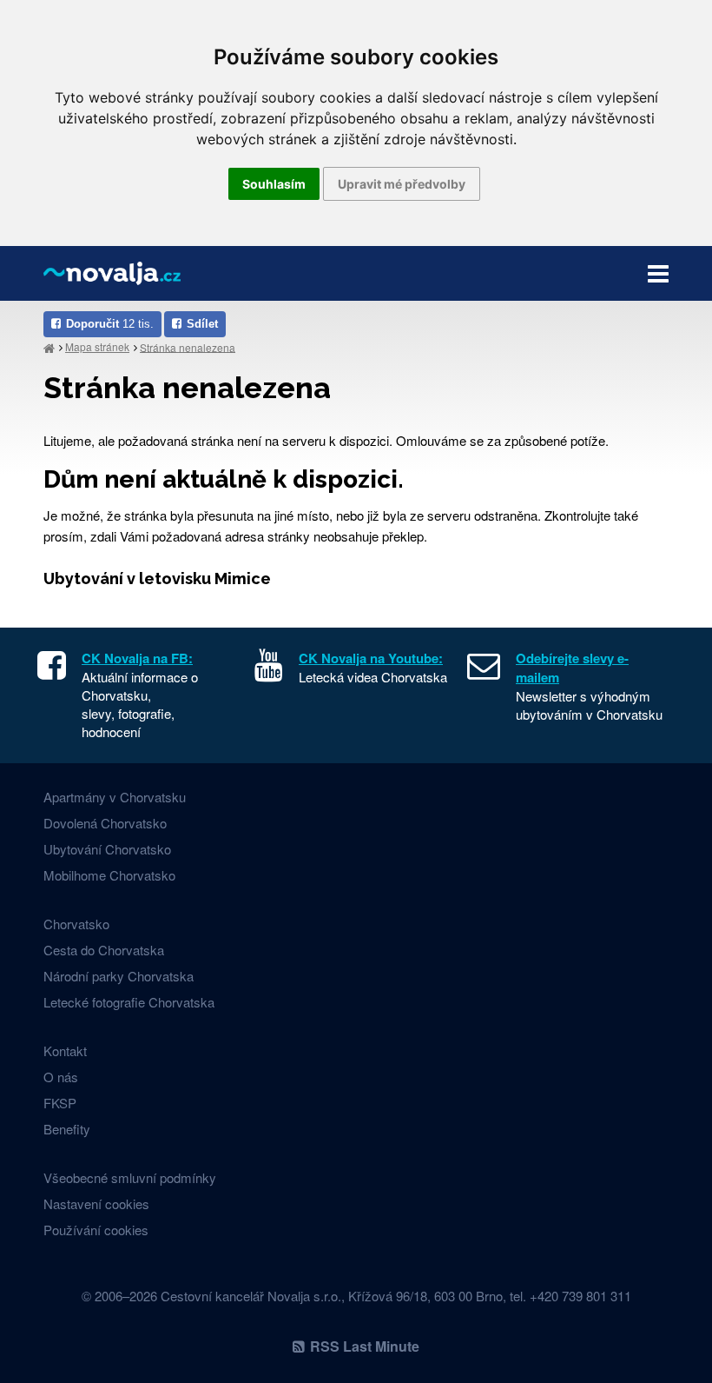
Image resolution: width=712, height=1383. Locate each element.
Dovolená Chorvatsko (105, 823)
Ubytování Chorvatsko (107, 849)
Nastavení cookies (96, 1203)
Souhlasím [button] (274, 183)
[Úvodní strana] (49, 347)
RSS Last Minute (364, 1346)
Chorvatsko (76, 923)
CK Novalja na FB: (137, 658)
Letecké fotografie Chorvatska (128, 1002)
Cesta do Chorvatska (103, 950)
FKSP (59, 1103)
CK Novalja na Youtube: (371, 658)
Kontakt (65, 1050)
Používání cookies (95, 1229)
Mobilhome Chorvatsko (109, 875)
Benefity (66, 1129)
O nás (60, 1076)
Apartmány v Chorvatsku (114, 797)
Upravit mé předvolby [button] (401, 183)
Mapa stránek (97, 346)
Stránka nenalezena (187, 346)
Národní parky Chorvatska (118, 976)
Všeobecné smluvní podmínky (129, 1177)
